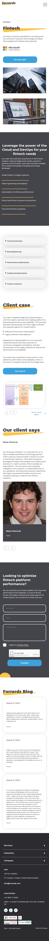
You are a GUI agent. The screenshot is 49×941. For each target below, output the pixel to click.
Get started (20, 371)
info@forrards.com (12, 883)
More (8, 727)
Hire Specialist (20, 60)
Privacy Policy (22, 645)
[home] (8, 4)
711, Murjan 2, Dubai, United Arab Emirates (21, 878)
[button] (45, 4)
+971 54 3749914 (10, 874)
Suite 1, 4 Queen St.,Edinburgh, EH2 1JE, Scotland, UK (24, 903)
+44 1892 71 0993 (11, 898)
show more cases (36, 413)
